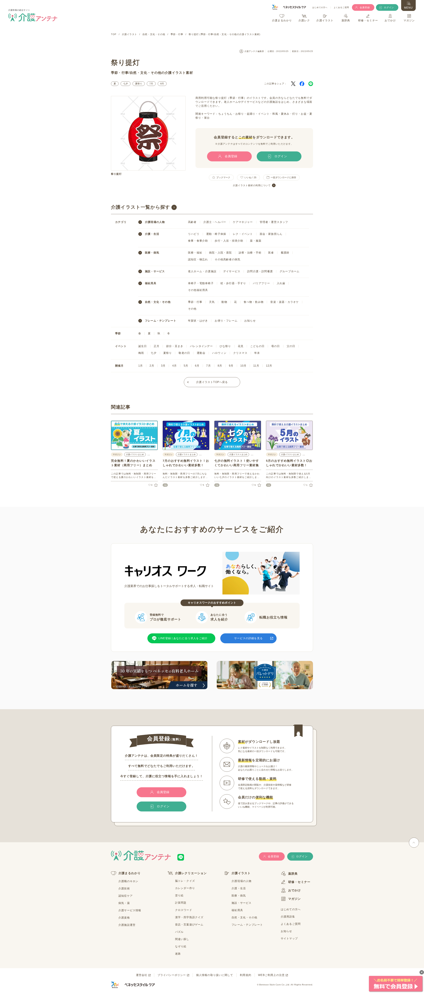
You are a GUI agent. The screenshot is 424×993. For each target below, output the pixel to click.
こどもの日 (257, 346)
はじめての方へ (319, 7)
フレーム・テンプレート (160, 320)
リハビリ (193, 234)
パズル (179, 931)
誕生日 (142, 346)
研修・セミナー (299, 882)
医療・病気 (152, 252)
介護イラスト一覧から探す (140, 207)
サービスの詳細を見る (248, 638)
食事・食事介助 (198, 240)
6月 (197, 365)
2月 (152, 365)
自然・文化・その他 (145, 72)
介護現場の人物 (155, 222)
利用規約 (245, 975)
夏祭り (138, 83)
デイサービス (231, 271)
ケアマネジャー (243, 222)
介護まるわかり (129, 873)
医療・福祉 (195, 252)
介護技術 (124, 888)
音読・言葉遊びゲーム (189, 924)
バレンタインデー (201, 346)
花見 (240, 346)
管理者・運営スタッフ (274, 222)
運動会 (201, 353)
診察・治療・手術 (250, 252)
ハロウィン (219, 353)
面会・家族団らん (271, 234)
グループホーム (289, 271)
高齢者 (192, 222)
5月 (186, 365)
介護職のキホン (128, 881)
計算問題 (180, 902)
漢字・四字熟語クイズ (189, 917)
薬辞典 (293, 873)
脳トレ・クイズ (185, 880)
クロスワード (183, 910)
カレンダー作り (185, 888)
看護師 (285, 252)
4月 (174, 365)
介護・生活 (152, 234)
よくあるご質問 (341, 7)
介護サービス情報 (129, 910)
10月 (243, 365)
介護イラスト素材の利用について (252, 185)
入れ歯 (281, 283)
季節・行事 (120, 72)
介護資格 (124, 917)
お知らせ (250, 320)
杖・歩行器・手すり (233, 283)
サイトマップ (289, 938)
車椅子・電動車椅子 (201, 283)
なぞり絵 (180, 946)
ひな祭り (225, 346)
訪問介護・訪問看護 (260, 271)
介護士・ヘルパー (214, 222)
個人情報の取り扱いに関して (214, 975)
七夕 (125, 83)
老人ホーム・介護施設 (202, 271)
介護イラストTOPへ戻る (212, 382)
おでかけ (294, 890)
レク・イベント (243, 234)
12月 (269, 365)
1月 (140, 365)
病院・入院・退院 (220, 252)
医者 (271, 252)
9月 (231, 365)
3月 (163, 365)
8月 (162, 83)
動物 (224, 302)
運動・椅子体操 (216, 234)
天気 (212, 302)
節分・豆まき (174, 346)
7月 (151, 83)
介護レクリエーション (191, 873)
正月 (156, 346)
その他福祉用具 (198, 290)
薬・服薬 (255, 240)
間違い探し (182, 939)
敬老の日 (184, 353)
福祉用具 (150, 283)
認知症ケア (125, 895)
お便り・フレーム (226, 320)
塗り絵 (179, 895)
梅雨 (141, 353)
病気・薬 (124, 903)
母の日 (275, 346)
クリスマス (240, 353)
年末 (257, 353)
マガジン (294, 898)
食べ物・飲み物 (254, 302)
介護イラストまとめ (135, 454)
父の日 (291, 346)
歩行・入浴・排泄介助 (229, 240)
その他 (192, 308)
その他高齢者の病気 (227, 259)
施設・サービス (155, 271)
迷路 (178, 953)
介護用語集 (288, 916)
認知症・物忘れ (198, 259)
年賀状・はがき (198, 320)
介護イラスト (241, 873)
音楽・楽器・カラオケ (284, 302)
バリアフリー (261, 283)
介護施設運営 (126, 924)
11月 (256, 365)
